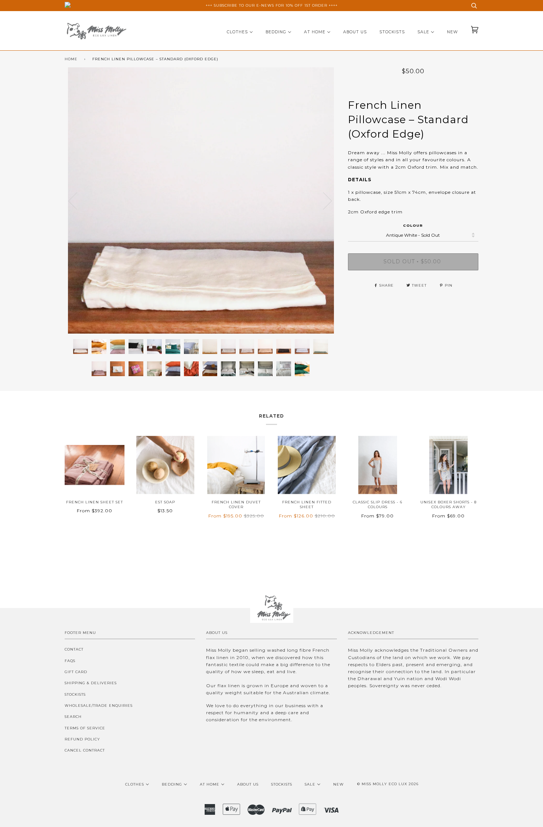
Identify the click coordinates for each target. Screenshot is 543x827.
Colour (413, 225)
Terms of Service (85, 728)
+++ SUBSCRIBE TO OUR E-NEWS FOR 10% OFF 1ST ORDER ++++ (272, 5)
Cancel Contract (85, 750)
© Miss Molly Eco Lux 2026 (388, 784)
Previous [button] (77, 200)
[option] (201, 200)
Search (73, 717)
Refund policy (82, 739)
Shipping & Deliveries (91, 683)
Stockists (75, 694)
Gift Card (76, 672)
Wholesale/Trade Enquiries (99, 705)
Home (71, 59)
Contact (74, 649)
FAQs (70, 661)
